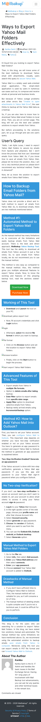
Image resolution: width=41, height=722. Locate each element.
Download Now (20, 287)
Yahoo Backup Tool (30, 246)
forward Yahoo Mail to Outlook (18, 651)
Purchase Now (20, 292)
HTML (22, 716)
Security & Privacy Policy (16, 710)
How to (25, 52)
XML (28, 716)
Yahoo (12, 55)
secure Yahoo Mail (27, 78)
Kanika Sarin (9, 49)
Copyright (24, 713)
